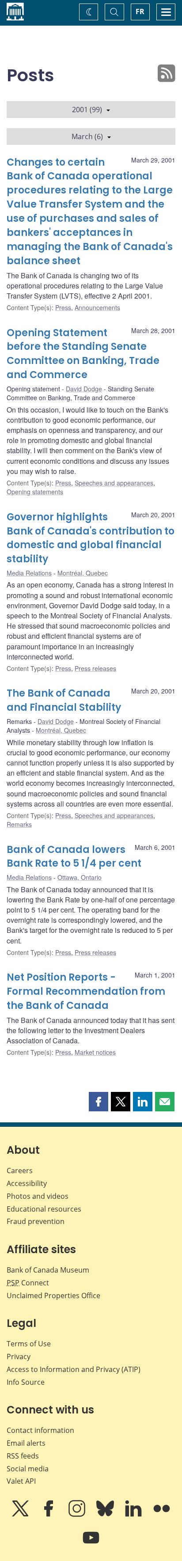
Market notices (95, 1052)
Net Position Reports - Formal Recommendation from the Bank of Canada (86, 991)
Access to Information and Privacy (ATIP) (73, 1369)
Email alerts (26, 1443)
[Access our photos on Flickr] (161, 1514)
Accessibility (27, 1183)
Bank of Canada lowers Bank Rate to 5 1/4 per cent (74, 857)
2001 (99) (87, 109)
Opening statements (35, 491)
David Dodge (84, 388)
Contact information (40, 1430)
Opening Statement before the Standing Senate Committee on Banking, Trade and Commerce (83, 354)
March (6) (87, 136)
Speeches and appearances (114, 482)
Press (63, 307)
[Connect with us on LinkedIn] (134, 1514)
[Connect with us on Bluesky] (106, 1514)
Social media (28, 1469)
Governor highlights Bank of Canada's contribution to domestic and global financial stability (90, 538)
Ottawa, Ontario (79, 877)
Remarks (19, 824)
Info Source (26, 1382)
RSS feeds (23, 1456)
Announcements (97, 307)
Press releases (95, 668)
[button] (98, 1101)
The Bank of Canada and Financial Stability (64, 700)
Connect (28, 1283)
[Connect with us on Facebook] (49, 1514)
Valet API (21, 1481)
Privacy (18, 1356)
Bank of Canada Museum (48, 1270)
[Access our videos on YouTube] (91, 1544)
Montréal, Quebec (82, 572)
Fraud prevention (35, 1221)
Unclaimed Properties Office (53, 1295)
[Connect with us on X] (21, 1514)
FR (140, 11)
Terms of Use (29, 1344)
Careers (20, 1170)
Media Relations (29, 572)
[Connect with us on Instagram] (78, 1514)
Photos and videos (37, 1196)
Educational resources (44, 1209)
